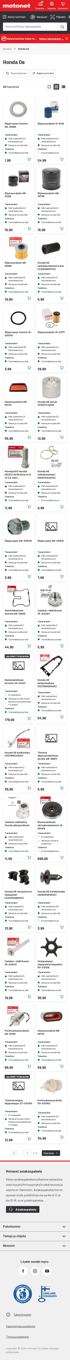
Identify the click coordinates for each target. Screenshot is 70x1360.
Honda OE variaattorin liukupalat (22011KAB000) (18, 894)
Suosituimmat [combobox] (19, 73)
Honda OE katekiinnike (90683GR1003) (51, 893)
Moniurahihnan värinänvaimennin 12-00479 (51, 825)
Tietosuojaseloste (17, 1336)
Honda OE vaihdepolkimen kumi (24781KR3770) (51, 266)
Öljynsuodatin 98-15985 (16, 264)
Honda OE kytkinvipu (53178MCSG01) (17, 754)
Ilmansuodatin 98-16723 (16, 403)
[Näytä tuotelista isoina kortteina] (49, 87)
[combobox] (30, 26)
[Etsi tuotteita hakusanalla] (62, 26)
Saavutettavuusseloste (20, 1326)
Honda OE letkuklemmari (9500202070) (46, 474)
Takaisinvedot (22, 1314)
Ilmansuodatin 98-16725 (49, 1032)
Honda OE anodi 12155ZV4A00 (47, 403)
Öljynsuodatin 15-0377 (51, 332)
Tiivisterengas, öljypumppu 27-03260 (18, 1102)
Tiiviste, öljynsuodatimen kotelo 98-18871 (48, 755)
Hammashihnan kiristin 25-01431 (15, 681)
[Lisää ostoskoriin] (29, 159)
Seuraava (49, 1153)
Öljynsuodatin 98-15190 (16, 195)
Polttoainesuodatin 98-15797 (17, 1032)
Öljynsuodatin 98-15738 (49, 195)
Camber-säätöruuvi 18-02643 (17, 963)
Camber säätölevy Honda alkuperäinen (17, 824)
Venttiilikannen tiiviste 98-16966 (15, 612)
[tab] (39, 16)
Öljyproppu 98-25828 (18, 540)
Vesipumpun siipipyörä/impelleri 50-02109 (50, 964)
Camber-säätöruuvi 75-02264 (50, 612)
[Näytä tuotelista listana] (63, 87)
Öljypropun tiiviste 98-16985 (16, 125)
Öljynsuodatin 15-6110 (51, 123)
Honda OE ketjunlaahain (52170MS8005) (47, 683)
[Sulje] (66, 38)
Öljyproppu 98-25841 (51, 540)
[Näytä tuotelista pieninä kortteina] (56, 87)
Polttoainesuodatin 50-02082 (50, 1102)
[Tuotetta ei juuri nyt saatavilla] (62, 857)
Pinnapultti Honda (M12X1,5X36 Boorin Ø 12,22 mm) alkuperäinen (18, 474)
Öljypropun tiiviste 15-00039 (18, 334)
